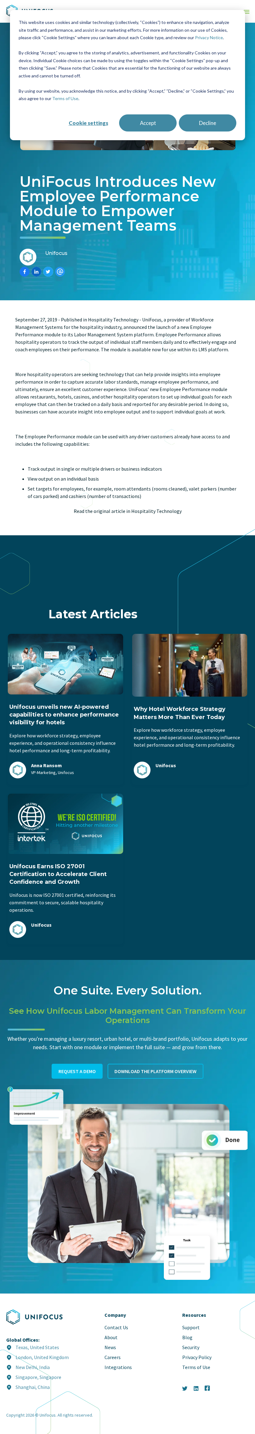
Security (190, 1347)
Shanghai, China (33, 1387)
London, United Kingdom (42, 1357)
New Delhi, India (33, 1367)
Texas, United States (37, 1347)
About (111, 1337)
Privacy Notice (209, 37)
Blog (187, 1337)
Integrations (118, 1367)
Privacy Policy (196, 1357)
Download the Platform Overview (155, 1071)
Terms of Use (65, 98)
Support (191, 1327)
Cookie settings (88, 123)
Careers (112, 1357)
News (110, 1347)
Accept (148, 123)
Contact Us (116, 1327)
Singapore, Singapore (38, 1377)
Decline (207, 123)
